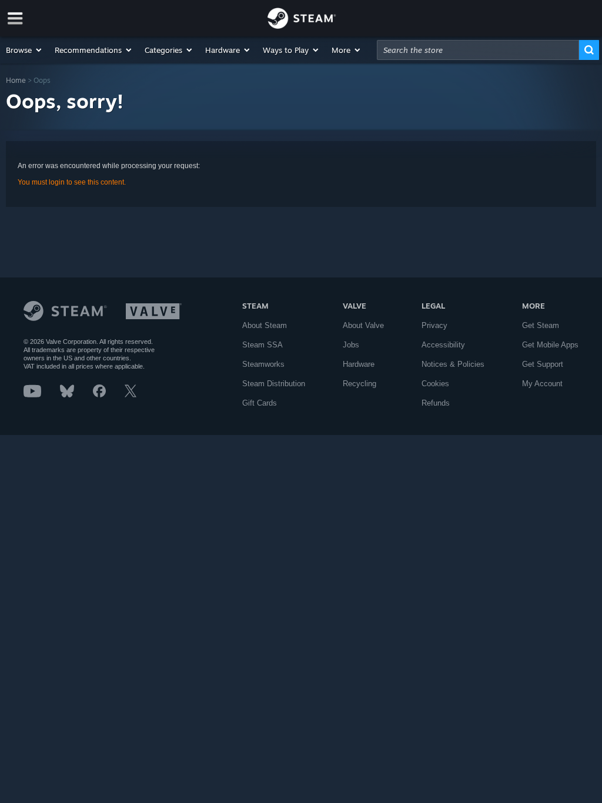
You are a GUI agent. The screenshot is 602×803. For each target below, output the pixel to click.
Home (16, 80)
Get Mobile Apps (550, 344)
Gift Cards (259, 403)
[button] (24, 49)
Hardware (358, 364)
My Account (542, 383)
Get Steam (540, 325)
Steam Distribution (273, 383)
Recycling (359, 383)
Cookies (435, 383)
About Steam (264, 325)
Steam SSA (262, 344)
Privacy (434, 325)
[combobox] (478, 50)
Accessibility (443, 344)
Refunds (436, 403)
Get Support (542, 364)
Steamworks (263, 364)
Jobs (351, 344)
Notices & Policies (453, 364)
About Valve (363, 325)
